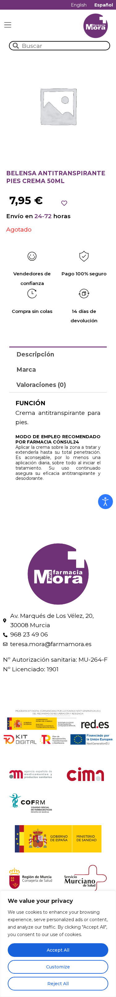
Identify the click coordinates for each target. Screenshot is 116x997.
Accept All (58, 950)
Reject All (58, 983)
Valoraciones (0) (41, 384)
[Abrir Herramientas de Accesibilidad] (105, 501)
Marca (26, 369)
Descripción (35, 354)
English (79, 5)
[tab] (58, 354)
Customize (58, 967)
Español (103, 5)
